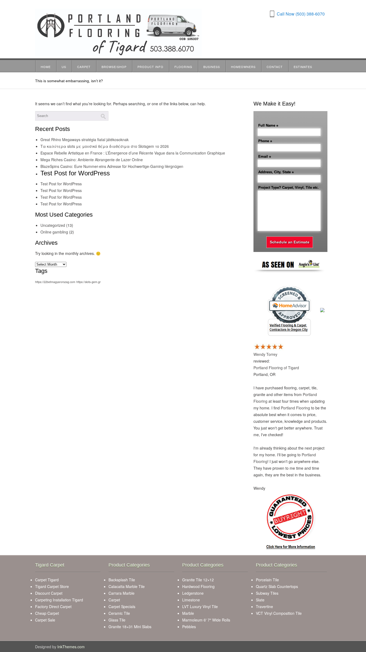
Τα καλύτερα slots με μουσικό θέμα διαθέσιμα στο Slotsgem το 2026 (104, 146)
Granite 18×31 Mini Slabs (130, 626)
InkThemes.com (71, 646)
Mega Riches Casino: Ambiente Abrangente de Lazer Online (91, 159)
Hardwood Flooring (198, 586)
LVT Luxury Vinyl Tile (200, 606)
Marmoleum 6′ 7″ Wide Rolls (206, 620)
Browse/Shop (114, 67)
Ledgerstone (193, 593)
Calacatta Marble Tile (127, 586)
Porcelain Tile (267, 579)
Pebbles (189, 626)
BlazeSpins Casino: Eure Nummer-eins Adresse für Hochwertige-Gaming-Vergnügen (111, 166)
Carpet (84, 67)
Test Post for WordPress (61, 183)
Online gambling (54, 232)
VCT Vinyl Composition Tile (279, 613)
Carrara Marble (122, 593)
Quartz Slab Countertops (277, 586)
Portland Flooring (295, 407)
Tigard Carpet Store (52, 586)
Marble (188, 613)
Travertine (264, 606)
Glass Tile (117, 620)
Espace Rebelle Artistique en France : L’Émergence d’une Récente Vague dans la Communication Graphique (132, 153)
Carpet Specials (122, 606)
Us (64, 67)
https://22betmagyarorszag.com (55, 282)
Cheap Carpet (47, 613)
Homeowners (243, 67)
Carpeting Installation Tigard (59, 599)
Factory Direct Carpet (53, 606)
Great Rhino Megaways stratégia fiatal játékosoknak (84, 139)
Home (46, 67)
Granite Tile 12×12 (198, 579)
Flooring (183, 67)
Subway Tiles (267, 593)
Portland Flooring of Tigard (276, 367)
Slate (260, 599)
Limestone (191, 599)
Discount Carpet (48, 593)
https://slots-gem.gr (88, 282)
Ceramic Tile (119, 613)
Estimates (303, 67)
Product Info (150, 67)
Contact (275, 67)
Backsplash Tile (122, 579)
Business (211, 67)
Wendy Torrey (265, 354)
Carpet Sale (45, 620)
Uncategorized (52, 225)
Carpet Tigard (47, 579)
